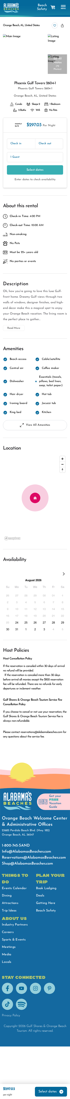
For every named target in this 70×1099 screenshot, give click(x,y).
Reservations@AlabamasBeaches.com (34, 858)
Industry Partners (15, 924)
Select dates (35, 169)
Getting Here (45, 903)
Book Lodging (46, 888)
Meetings (8, 947)
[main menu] (63, 7)
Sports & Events (14, 939)
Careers (8, 932)
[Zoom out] (62, 464)
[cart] (53, 7)
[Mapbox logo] (12, 538)
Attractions (10, 903)
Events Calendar (14, 888)
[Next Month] (64, 575)
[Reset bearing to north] (62, 469)
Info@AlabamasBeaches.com (26, 852)
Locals (6, 962)
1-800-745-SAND (16, 846)
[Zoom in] (62, 459)
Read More (13, 328)
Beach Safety (42, 7)
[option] (7, 595)
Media (6, 954)
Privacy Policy (11, 1015)
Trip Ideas (9, 910)
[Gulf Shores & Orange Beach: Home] (11, 8)
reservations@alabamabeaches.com (41, 732)
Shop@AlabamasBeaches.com (27, 864)
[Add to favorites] (55, 26)
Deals (40, 895)
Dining (7, 895)
